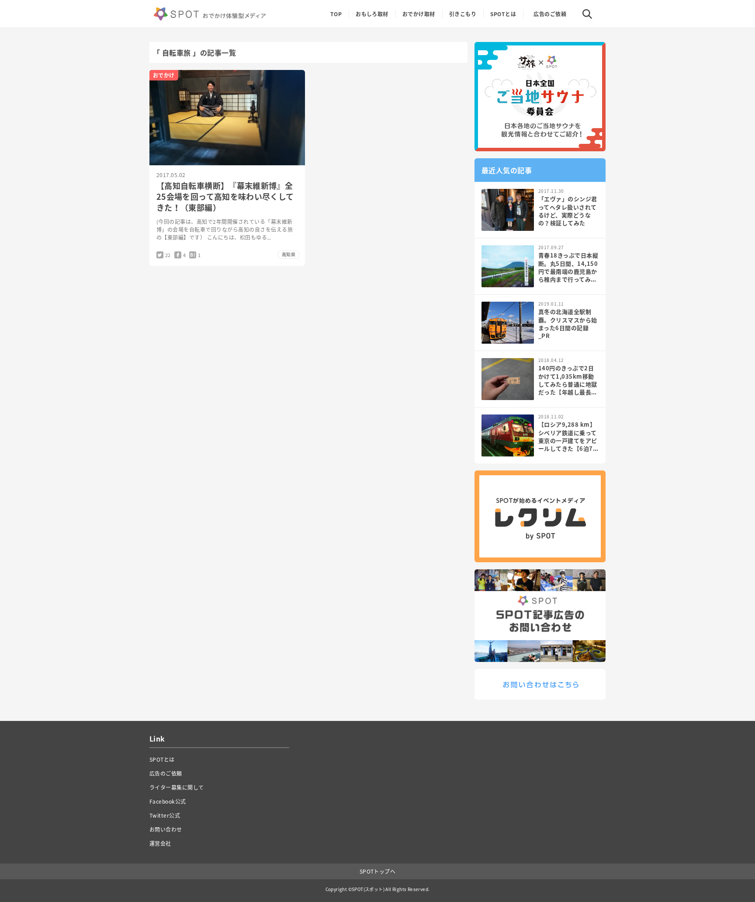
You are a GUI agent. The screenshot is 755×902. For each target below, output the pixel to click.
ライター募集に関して (176, 787)
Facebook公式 (167, 801)
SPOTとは (503, 14)
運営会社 (160, 843)
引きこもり (462, 14)
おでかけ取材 (418, 14)
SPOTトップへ (378, 871)
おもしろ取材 (372, 14)
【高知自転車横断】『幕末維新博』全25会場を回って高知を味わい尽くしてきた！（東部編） (225, 196)
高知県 (288, 254)
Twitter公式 (164, 815)
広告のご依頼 (549, 14)
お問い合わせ (165, 829)
